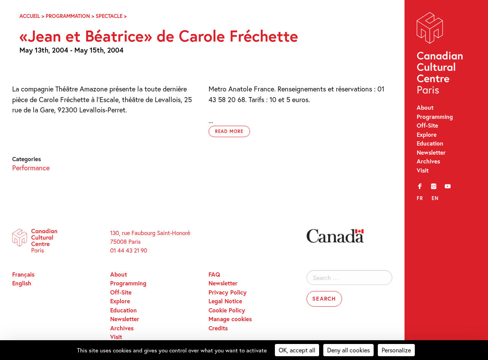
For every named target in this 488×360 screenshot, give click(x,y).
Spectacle (109, 16)
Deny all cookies (348, 350)
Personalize (396, 350)
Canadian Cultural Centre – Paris (440, 54)
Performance (31, 167)
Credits (218, 328)
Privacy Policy (228, 292)
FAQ (214, 274)
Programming (435, 116)
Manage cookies (230, 319)
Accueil (29, 16)
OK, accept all (297, 350)
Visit (423, 170)
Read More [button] (229, 131)
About (425, 107)
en (435, 198)
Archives (428, 161)
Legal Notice (225, 301)
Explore (427, 134)
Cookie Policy (227, 310)
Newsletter (431, 152)
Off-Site (427, 125)
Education (430, 143)
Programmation (68, 16)
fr (420, 198)
